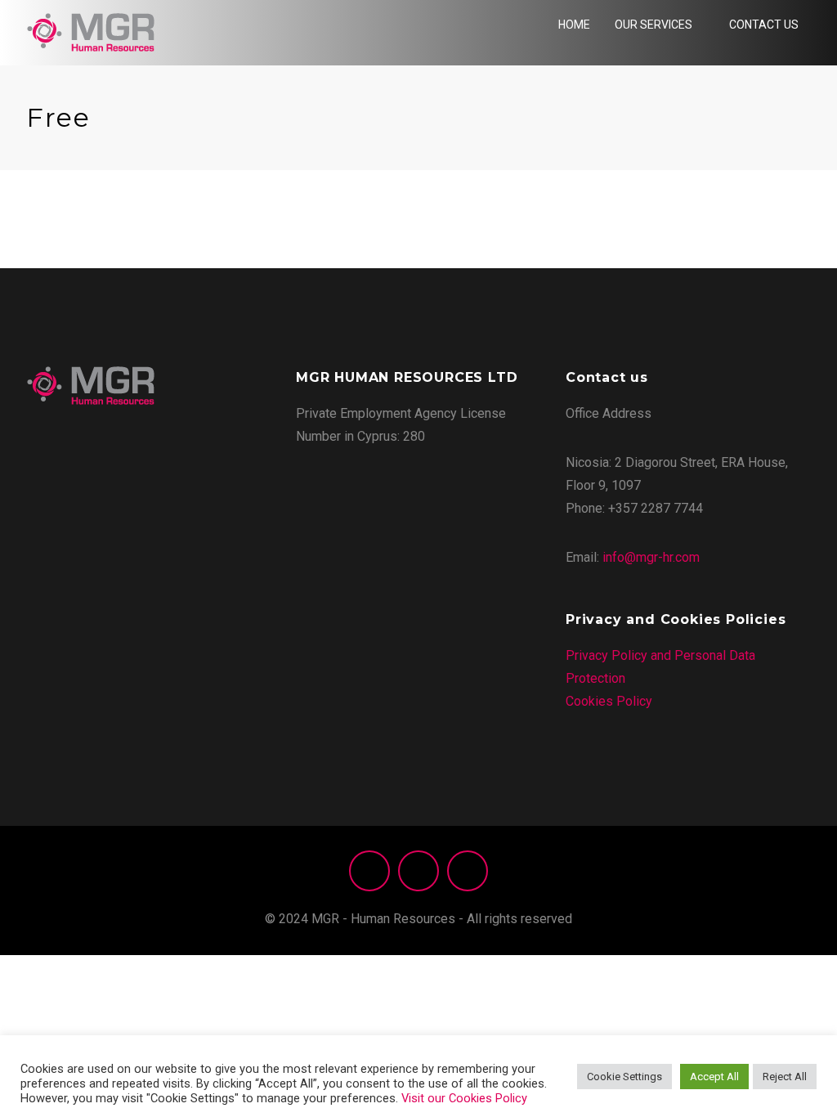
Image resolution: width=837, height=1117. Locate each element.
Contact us (764, 24)
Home (574, 24)
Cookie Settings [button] (624, 1076)
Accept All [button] (714, 1076)
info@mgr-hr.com (651, 557)
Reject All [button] (785, 1076)
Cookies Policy (609, 701)
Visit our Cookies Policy (464, 1098)
